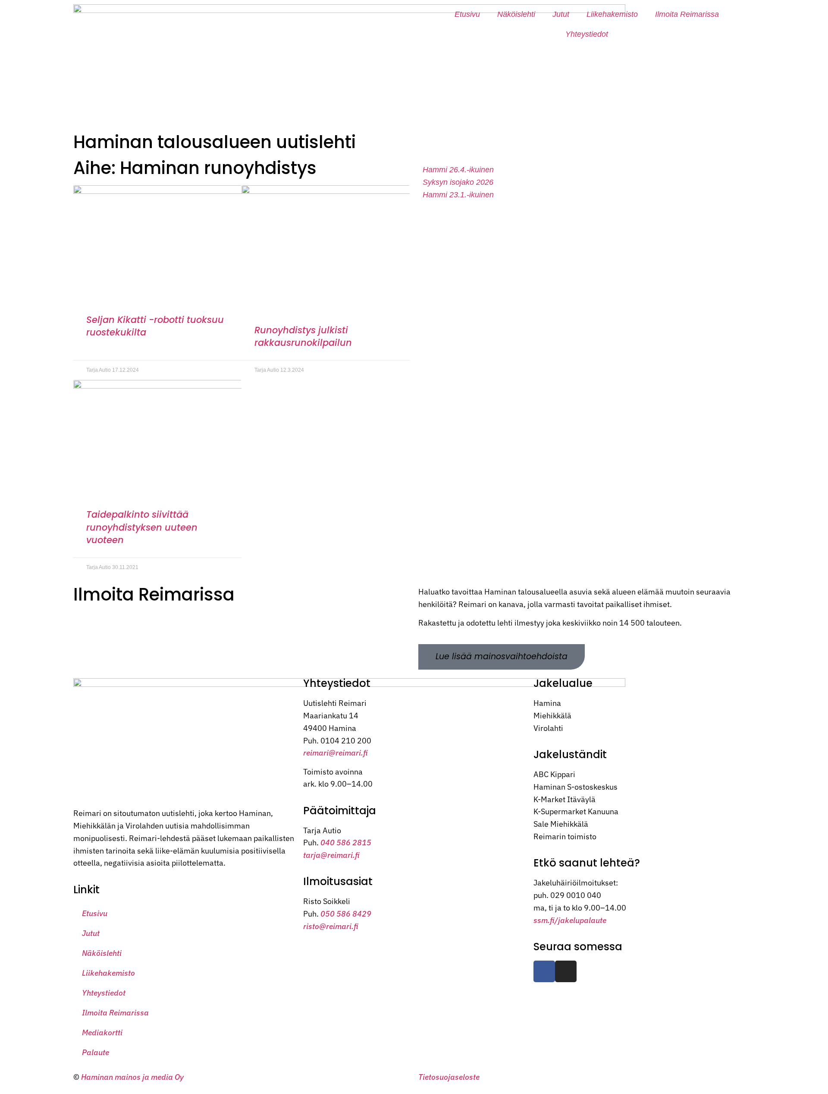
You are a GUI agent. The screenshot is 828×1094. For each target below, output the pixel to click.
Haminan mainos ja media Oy (133, 1077)
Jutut (560, 14)
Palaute (95, 1052)
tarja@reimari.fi (331, 855)
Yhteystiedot (586, 34)
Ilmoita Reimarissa (687, 14)
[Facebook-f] (544, 971)
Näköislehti (516, 14)
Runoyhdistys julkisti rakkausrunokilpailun (303, 336)
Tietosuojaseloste (449, 1077)
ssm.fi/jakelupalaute (569, 920)
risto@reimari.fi (330, 926)
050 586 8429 (345, 914)
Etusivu (467, 14)
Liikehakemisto (612, 14)
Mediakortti (102, 1032)
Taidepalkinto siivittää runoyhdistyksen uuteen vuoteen (142, 527)
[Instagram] (566, 971)
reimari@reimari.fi (335, 753)
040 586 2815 (345, 842)
